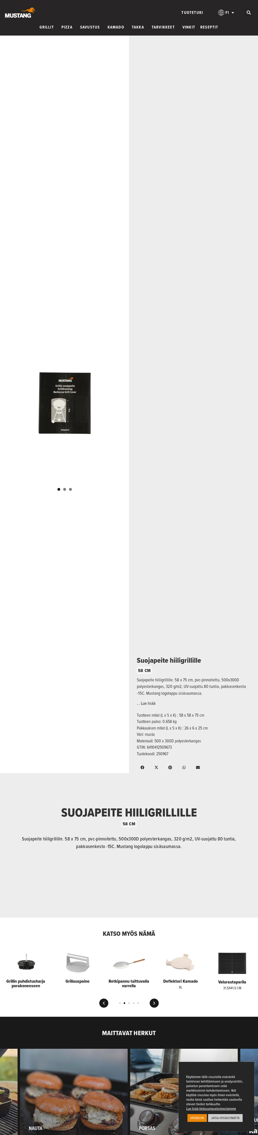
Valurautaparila (232, 982)
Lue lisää (148, 703)
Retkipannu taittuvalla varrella (129, 983)
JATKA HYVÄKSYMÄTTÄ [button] (225, 1118)
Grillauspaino (77, 981)
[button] (249, 13)
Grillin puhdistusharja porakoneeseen (25, 983)
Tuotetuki (192, 12)
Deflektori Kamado (180, 981)
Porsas (147, 1128)
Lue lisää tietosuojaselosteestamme (211, 1108)
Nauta (35, 1128)
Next (133, 405)
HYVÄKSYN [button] (197, 1118)
